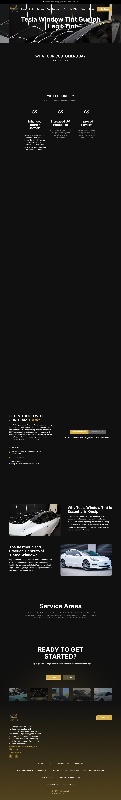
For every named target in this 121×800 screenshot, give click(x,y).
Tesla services (78, 356)
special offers (14, 256)
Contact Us (104, 718)
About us (49, 764)
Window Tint (41, 770)
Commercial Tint (68, 784)
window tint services (67, 313)
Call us (69, 677)
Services (60, 764)
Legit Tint (24, 186)
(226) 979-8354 (18, 457)
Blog (69, 764)
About (83, 9)
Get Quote (105, 9)
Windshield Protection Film (75, 770)
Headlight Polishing (96, 770)
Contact (92, 9)
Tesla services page (19, 295)
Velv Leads (62, 793)
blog (33, 399)
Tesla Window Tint (48, 777)
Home (23, 9)
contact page (62, 278)
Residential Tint (52, 784)
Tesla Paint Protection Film (69, 777)
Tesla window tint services (49, 238)
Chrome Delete (56, 770)
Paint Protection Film (25, 770)
